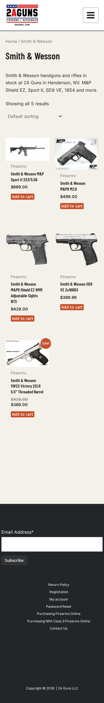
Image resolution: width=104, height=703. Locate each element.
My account (58, 599)
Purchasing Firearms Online (58, 614)
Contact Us (58, 628)
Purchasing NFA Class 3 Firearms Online (58, 621)
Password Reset (58, 606)
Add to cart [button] (22, 196)
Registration (58, 592)
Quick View (27, 155)
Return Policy (58, 585)
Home (11, 41)
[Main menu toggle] (90, 15)
